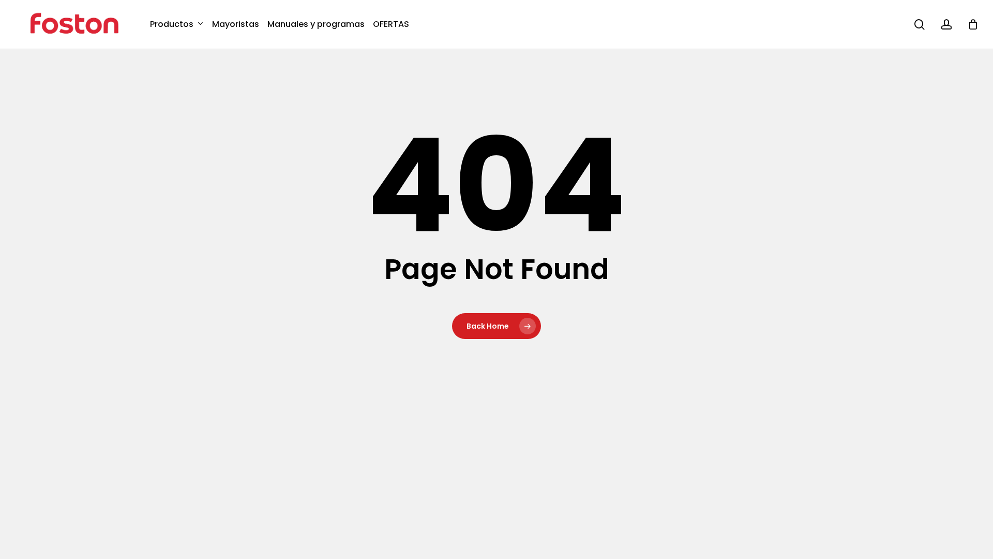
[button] (973, 5)
